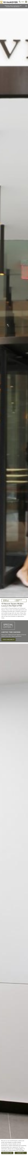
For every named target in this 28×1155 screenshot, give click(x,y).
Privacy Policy (19, 1148)
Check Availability (8, 639)
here (23, 1150)
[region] (14, 1147)
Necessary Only (7, 1153)
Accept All (20, 1153)
